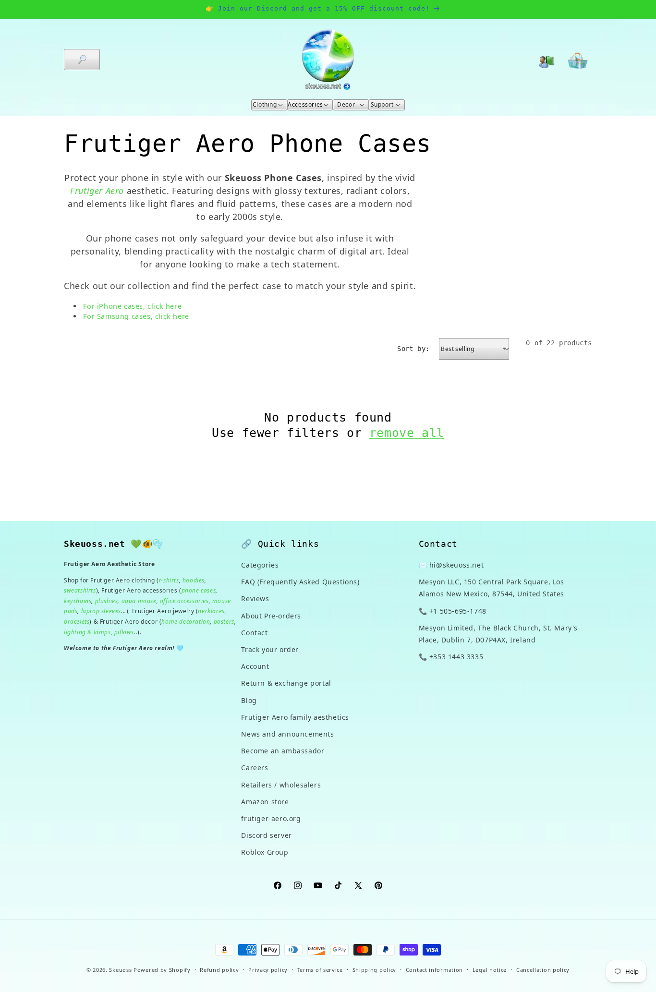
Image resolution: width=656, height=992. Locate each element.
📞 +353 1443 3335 (451, 656)
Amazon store (265, 801)
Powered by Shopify (162, 969)
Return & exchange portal (286, 683)
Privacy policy (268, 969)
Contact (254, 632)
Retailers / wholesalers (281, 784)
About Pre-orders (271, 615)
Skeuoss (120, 969)
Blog (248, 700)
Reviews (255, 599)
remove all (406, 433)
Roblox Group (264, 852)
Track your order (270, 649)
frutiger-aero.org (271, 818)
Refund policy (219, 969)
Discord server (266, 835)
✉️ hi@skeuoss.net (451, 564)
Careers (254, 767)
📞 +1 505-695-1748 (452, 611)
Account (255, 666)
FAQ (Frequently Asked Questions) (300, 581)
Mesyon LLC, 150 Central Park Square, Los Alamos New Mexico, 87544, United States (491, 587)
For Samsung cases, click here (136, 316)
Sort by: (413, 348)
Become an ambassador (282, 750)
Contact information (434, 969)
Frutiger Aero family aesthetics (295, 717)
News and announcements (287, 733)
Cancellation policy (543, 969)
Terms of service (320, 969)
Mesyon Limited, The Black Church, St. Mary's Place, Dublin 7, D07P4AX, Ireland (498, 633)
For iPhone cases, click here (132, 306)
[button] (82, 59)
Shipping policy (374, 969)
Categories (260, 564)
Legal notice (490, 969)
